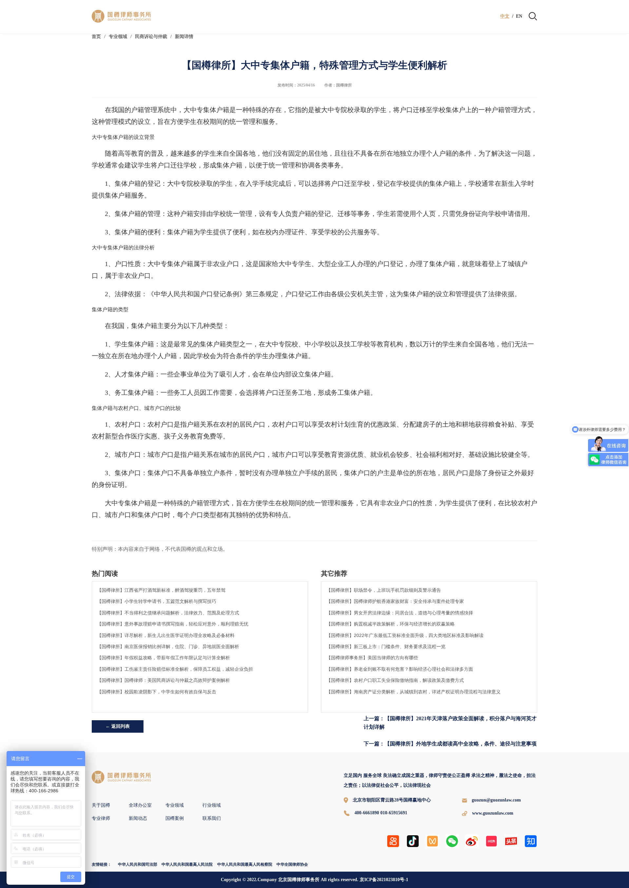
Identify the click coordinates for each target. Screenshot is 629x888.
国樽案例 (174, 818)
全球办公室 (140, 805)
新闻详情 (184, 36)
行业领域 (211, 805)
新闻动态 (138, 818)
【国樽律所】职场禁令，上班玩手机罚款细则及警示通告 (383, 590)
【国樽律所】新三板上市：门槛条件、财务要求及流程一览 (386, 646)
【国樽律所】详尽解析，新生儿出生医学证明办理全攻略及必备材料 (166, 635)
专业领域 (118, 36)
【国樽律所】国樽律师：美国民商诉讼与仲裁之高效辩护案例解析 (163, 680)
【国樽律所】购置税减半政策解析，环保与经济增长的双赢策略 (390, 624)
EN (519, 16)
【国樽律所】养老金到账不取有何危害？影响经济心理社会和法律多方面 (399, 669)
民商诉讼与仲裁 (151, 36)
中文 (504, 16)
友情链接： (101, 864)
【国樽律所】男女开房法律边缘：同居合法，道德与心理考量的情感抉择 (399, 612)
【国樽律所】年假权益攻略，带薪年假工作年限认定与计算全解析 (163, 657)
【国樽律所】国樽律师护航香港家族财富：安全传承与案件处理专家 (395, 601)
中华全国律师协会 (292, 864)
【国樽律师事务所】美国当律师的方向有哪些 (372, 657)
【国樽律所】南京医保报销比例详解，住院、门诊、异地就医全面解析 (168, 646)
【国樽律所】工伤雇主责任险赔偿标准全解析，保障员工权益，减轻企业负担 (175, 669)
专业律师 (101, 818)
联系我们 (211, 818)
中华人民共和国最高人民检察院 (244, 864)
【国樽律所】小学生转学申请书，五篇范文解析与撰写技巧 (156, 601)
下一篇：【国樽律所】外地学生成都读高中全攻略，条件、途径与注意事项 (450, 743)
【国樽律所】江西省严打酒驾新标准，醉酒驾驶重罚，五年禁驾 (161, 590)
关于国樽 (101, 805)
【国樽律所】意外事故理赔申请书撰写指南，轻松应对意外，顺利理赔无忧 (172, 624)
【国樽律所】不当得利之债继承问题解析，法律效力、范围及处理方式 (168, 612)
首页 (96, 36)
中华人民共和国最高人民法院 (187, 864)
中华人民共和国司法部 (137, 864)
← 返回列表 (117, 726)
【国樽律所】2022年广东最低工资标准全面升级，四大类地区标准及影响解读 (405, 635)
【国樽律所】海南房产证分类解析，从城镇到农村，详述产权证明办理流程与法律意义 (413, 691)
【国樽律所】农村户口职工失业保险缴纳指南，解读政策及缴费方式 (395, 680)
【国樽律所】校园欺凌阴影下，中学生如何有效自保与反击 (156, 691)
